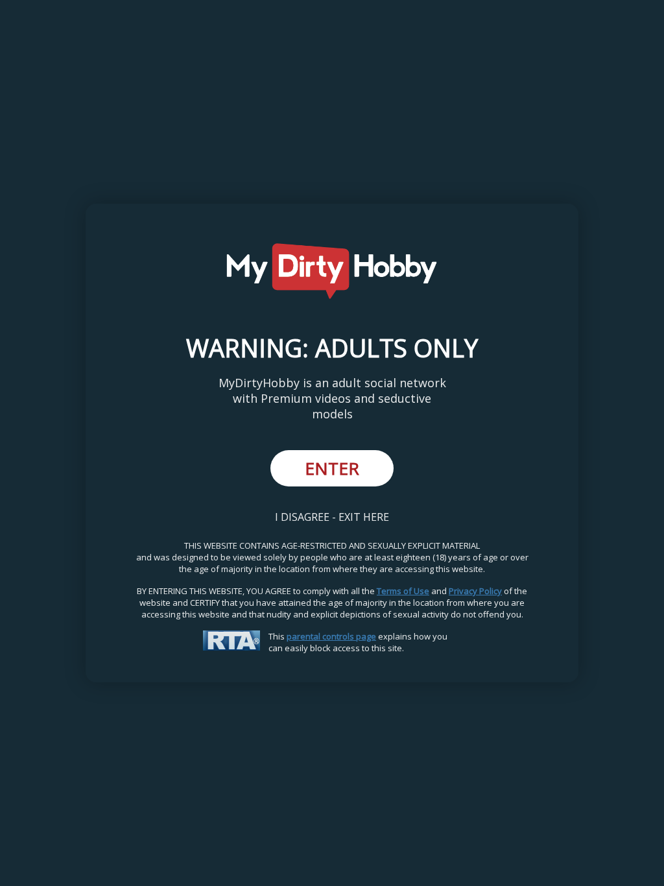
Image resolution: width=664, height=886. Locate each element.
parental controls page (331, 636)
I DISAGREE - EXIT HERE (332, 517)
